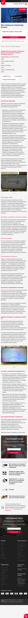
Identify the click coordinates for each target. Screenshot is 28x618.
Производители (4, 569)
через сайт (8, 510)
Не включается (20, 543)
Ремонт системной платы (8, 69)
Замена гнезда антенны (7, 61)
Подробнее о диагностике (14, 495)
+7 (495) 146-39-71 (18, 4)
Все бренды (3, 558)
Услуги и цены (4, 567)
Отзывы (2, 582)
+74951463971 (26, 614)
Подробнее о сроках (13, 463)
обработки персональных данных (18, 41)
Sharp (2, 552)
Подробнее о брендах (13, 471)
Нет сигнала (20, 550)
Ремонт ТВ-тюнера (6, 65)
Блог (2, 586)
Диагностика (4, 584)
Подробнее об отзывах (13, 489)
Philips (2, 548)
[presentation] (13, 193)
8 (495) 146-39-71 (9, 509)
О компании (3, 571)
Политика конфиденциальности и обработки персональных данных (15, 603)
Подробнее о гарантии (13, 478)
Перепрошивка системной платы (10, 57)
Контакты (3, 573)
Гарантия (3, 580)
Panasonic (3, 554)
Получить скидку (5, 575)
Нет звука (19, 548)
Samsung (3, 543)
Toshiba (2, 556)
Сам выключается (21, 560)
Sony (2, 550)
